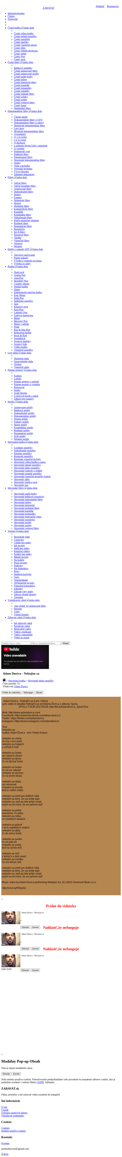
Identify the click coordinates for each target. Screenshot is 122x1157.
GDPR (40, 1082)
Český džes (19, 48)
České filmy (14, 62)
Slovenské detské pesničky (27, 465)
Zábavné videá (15, 617)
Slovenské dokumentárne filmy (29, 160)
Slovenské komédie (24, 511)
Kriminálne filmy (22, 214)
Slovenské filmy (16, 488)
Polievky (18, 565)
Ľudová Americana (23, 315)
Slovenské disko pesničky (27, 467)
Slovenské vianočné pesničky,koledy (32, 476)
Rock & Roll (20, 335)
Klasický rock (21, 306)
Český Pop (19, 56)
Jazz (16, 304)
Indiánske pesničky (23, 301)
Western (18, 246)
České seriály (20, 99)
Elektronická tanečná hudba (28, 292)
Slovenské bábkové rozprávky (29, 496)
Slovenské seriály (22, 522)
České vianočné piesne (25, 45)
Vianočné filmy (21, 240)
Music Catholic (21, 324)
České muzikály (22, 39)
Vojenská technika (23, 168)
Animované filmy (23, 188)
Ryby (16, 571)
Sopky (17, 163)
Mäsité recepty (21, 557)
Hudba (11, 266)
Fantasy (18, 197)
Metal (17, 318)
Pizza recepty (20, 562)
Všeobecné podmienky (12, 1115)
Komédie (18, 211)
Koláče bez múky (23, 554)
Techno (17, 364)
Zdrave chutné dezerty (25, 594)
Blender (18, 608)
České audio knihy (23, 76)
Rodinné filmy (21, 223)
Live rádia (13, 352)
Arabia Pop (19, 275)
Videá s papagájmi (23, 634)
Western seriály (21, 439)
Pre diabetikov (21, 568)
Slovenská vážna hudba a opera (30, 462)
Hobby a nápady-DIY (19, 249)
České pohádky (22, 91)
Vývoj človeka (21, 171)
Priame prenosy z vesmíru (27, 384)
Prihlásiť (100, 6)
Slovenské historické (24, 505)
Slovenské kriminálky (25, 513)
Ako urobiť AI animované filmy (30, 606)
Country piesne (21, 283)
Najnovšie (13, 19)
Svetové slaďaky (22, 341)
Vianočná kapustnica (24, 585)
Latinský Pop (20, 312)
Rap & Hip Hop (22, 329)
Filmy (11, 177)
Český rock (19, 59)
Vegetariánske (21, 580)
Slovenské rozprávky (24, 519)
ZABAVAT (48, 8)
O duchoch (19, 142)
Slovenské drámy (22, 502)
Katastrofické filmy (23, 209)
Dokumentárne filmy (18, 111)
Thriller (17, 237)
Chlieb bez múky (22, 542)
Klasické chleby (22, 551)
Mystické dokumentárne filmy (29, 131)
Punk (16, 327)
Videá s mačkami (22, 631)
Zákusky (18, 588)
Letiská (17, 378)
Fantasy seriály (21, 421)
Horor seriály (20, 424)
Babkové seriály (22, 410)
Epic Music (19, 295)
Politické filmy (21, 154)
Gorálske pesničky (23, 447)
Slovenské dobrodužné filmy (28, 499)
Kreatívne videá (22, 626)
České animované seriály (26, 73)
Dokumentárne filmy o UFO (28, 119)
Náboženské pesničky (25, 450)
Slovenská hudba (16, 442)
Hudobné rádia (21, 358)
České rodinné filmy (24, 94)
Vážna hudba (20, 347)
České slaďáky (21, 42)
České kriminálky (23, 88)
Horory (17, 203)
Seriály (11, 401)
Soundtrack (19, 338)
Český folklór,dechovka (26, 50)
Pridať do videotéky (11, 692)
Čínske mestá (20, 117)
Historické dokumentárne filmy (29, 125)
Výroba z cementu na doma (28, 260)
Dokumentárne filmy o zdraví (29, 122)
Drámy (17, 194)
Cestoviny (19, 539)
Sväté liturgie (20, 393)
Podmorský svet (22, 151)
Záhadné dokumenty (24, 174)
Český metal (20, 53)
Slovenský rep (21, 485)
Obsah (39, 692)
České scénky (21, 96)
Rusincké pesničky (23, 456)
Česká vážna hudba (24, 33)
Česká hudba (14, 27)
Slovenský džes (22, 479)
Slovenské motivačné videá (27, 516)
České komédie (21, 85)
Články (11, 16)
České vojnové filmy (24, 102)
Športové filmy (21, 234)
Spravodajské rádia (23, 361)
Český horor (20, 105)
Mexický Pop (20, 321)
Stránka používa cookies (13, 1131)
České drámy (20, 79)
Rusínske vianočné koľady (27, 459)
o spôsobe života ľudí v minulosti (30, 145)
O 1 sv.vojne (20, 137)
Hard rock (19, 272)
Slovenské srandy (23, 525)
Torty (16, 577)
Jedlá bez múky (22, 548)
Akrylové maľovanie (24, 255)
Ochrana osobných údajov (14, 1112)
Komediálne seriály (23, 427)
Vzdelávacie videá (17, 600)
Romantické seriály (23, 433)
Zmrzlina (18, 597)
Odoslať (25, 927)
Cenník (5, 1110)
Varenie (12, 531)
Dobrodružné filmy (23, 191)
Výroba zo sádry (22, 263)
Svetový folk (20, 344)
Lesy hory (19, 128)
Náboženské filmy (23, 217)
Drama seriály (21, 419)
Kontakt (5, 1143)
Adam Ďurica (21, 686)
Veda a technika (22, 165)
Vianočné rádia (21, 367)
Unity (17, 611)
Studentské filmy (22, 108)
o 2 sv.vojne (20, 140)
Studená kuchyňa (22, 574)
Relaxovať (19, 387)
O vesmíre (19, 148)
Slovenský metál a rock (25, 482)
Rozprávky (19, 229)
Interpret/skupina (16, 13)
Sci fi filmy (19, 232)
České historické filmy (25, 82)
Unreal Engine (21, 614)
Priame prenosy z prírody (26, 381)
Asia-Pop (18, 278)
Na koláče (19, 560)
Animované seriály (23, 407)
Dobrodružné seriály (24, 413)
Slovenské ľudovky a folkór (28, 470)
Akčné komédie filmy (25, 186)
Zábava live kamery (24, 398)
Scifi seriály (20, 436)
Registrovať (113, 6)
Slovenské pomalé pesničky (28, 473)
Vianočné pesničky (23, 350)
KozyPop (19, 309)
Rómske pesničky (23, 453)
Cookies (5, 1128)
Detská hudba (21, 286)
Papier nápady (21, 257)
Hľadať (66, 643)
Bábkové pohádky (23, 68)
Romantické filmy (23, 226)
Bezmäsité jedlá (22, 537)
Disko (17, 289)
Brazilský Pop (21, 281)
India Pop (19, 298)
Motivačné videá (22, 629)
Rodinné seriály (22, 430)
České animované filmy (26, 71)
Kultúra (18, 375)
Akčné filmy (20, 183)
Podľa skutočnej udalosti (26, 220)
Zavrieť (35, 927)
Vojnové (18, 243)
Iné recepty (19, 545)
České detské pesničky (25, 36)
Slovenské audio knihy (25, 493)
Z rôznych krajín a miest (26, 396)
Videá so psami (21, 637)
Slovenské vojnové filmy (26, 528)
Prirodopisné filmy (23, 157)
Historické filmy (22, 200)
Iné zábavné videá (23, 623)
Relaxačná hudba (22, 332)
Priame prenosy (16, 370)
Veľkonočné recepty (24, 583)
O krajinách (20, 134)
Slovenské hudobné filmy (27, 508)
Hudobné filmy (21, 206)
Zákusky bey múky (23, 591)
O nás (4, 1107)
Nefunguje (28, 692)
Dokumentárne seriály (25, 416)
